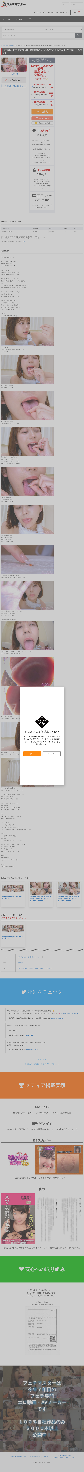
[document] (42, 736)
